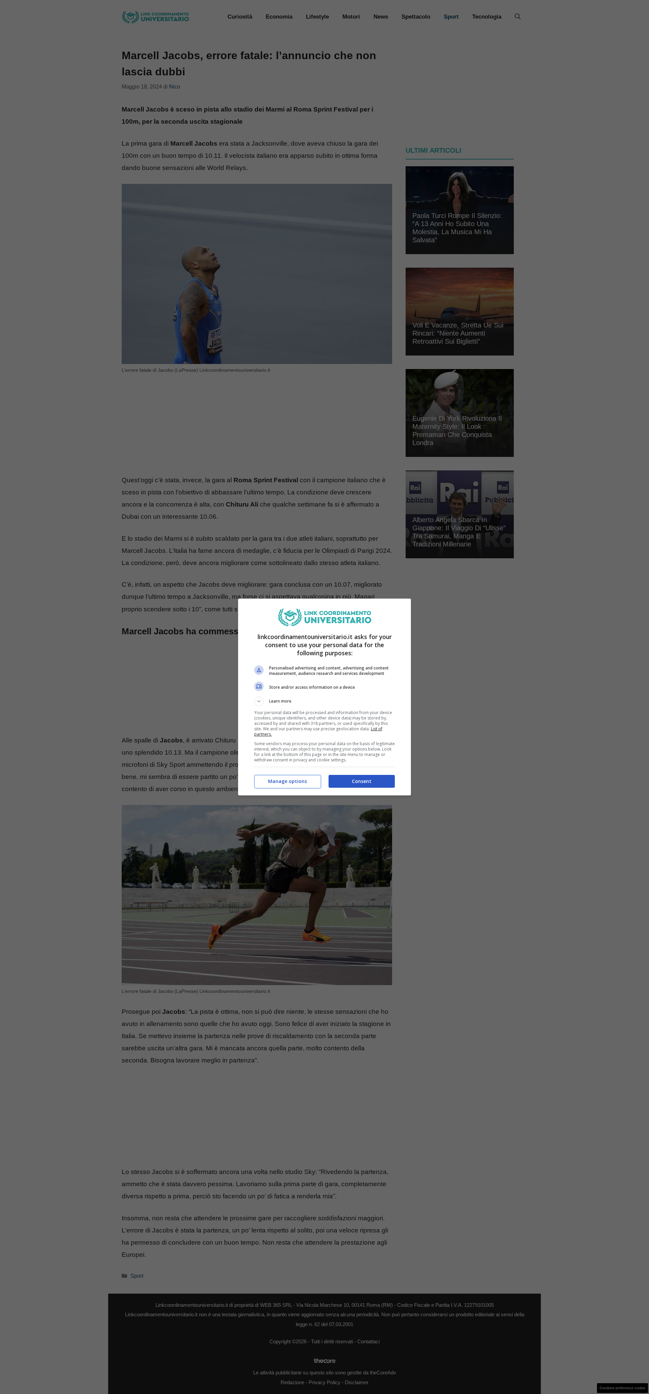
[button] (324, 701)
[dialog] (324, 697)
